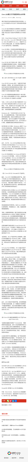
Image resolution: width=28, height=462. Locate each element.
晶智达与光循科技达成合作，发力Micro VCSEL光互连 (14, 441)
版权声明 (14, 458)
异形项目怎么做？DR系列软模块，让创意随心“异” (13, 436)
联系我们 (6, 458)
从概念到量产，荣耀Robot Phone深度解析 (12, 425)
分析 (17, 6)
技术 (17, 9)
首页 (3, 6)
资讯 (10, 6)
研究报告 (21, 458)
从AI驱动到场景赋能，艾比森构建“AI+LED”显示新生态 (14, 430)
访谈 (10, 9)
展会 (3, 9)
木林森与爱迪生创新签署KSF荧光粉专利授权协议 (14, 420)
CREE (10, 405)
